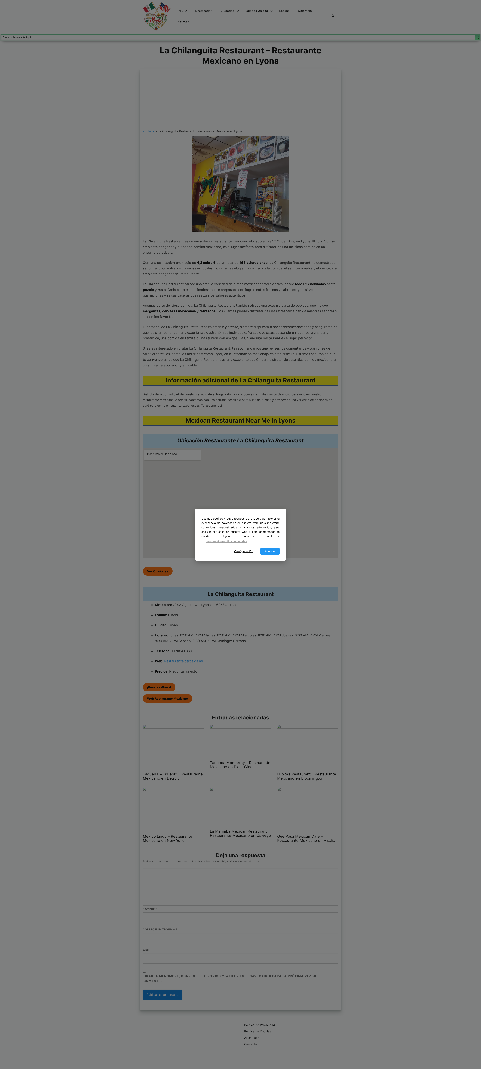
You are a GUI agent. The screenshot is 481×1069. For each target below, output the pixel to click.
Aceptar (270, 551)
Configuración (243, 551)
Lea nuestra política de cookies (226, 541)
